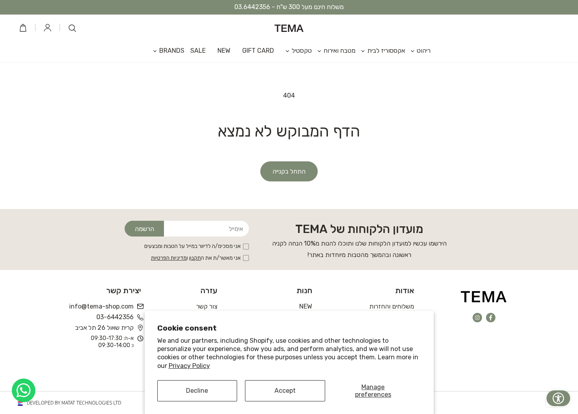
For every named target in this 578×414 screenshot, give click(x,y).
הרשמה (144, 229)
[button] (418, 50)
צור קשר (206, 306)
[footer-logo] (484, 296)
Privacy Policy (189, 366)
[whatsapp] (23, 390)
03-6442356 (115, 317)
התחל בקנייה (289, 171)
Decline (197, 390)
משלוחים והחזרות (391, 306)
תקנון (195, 258)
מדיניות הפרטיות (169, 258)
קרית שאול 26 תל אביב (104, 327)
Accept (285, 390)
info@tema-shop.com (102, 306)
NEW (305, 306)
